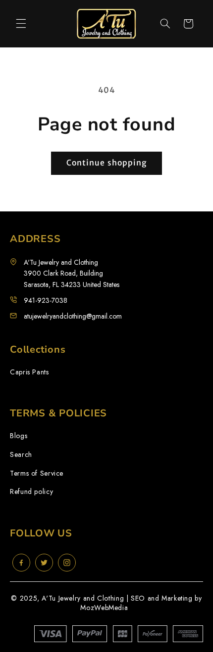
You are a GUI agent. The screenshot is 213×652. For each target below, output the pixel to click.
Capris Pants (29, 372)
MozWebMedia (104, 607)
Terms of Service (36, 473)
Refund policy (31, 491)
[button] (20, 23)
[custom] (21, 562)
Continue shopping (106, 162)
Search (21, 454)
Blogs (18, 436)
